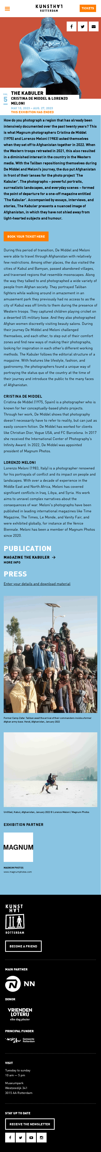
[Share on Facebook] (71, 26)
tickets (88, 8)
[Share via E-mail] (94, 26)
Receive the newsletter (30, 1124)
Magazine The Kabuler (27, 558)
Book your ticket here (26, 236)
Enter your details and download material (37, 584)
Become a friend (23, 946)
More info (12, 562)
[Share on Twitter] (83, 26)
